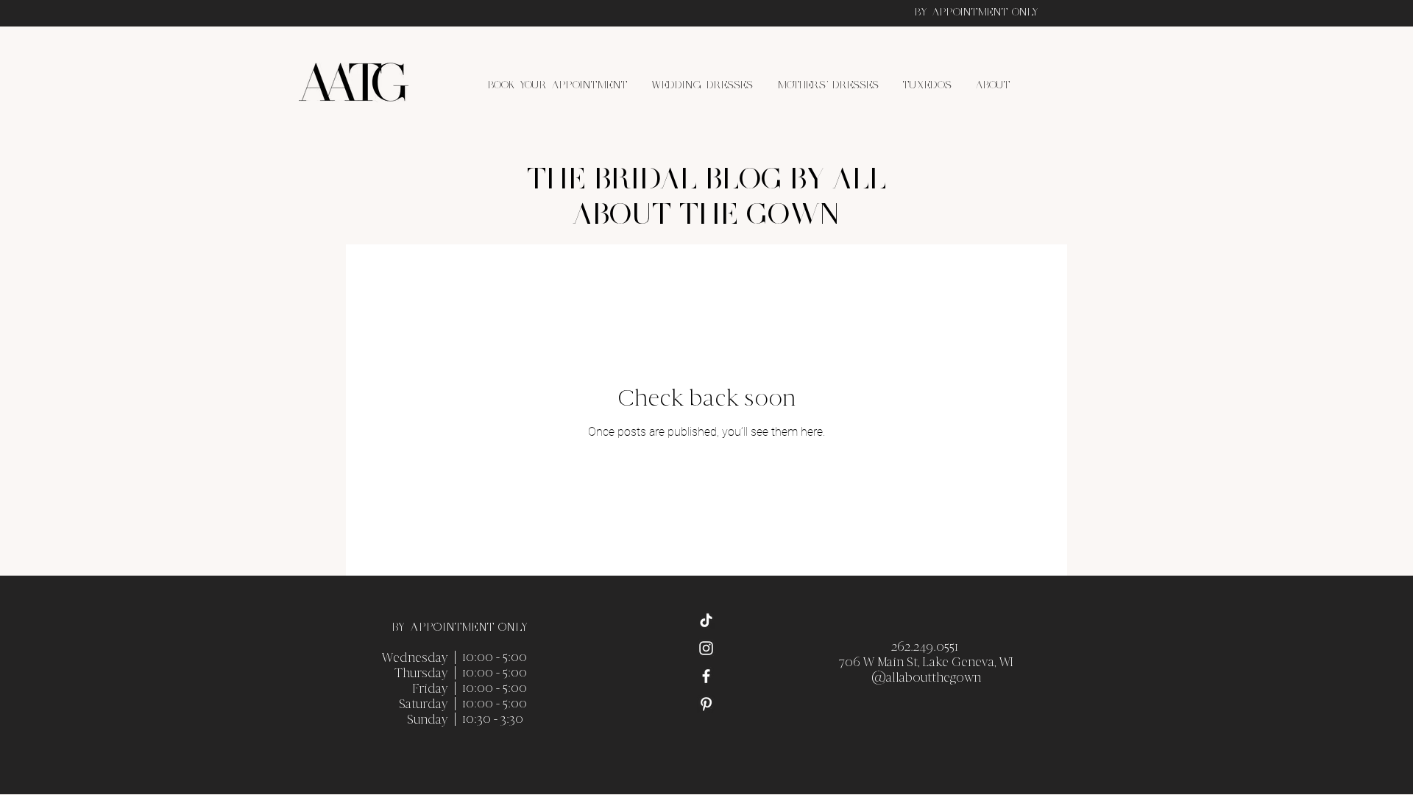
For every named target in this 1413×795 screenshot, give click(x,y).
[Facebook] (706, 676)
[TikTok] (706, 620)
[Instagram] (706, 648)
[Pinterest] (706, 704)
